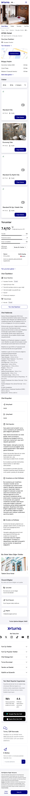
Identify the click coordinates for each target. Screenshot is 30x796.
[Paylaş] (25, 8)
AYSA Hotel (26, 30)
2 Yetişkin (18, 85)
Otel (7, 30)
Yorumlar (19, 26)
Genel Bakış (4, 26)
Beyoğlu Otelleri (20, 30)
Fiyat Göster (20, 117)
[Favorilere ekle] (22, 8)
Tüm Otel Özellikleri (14, 307)
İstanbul (12, 30)
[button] (14, 14)
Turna (2, 30)
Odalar (12, 26)
